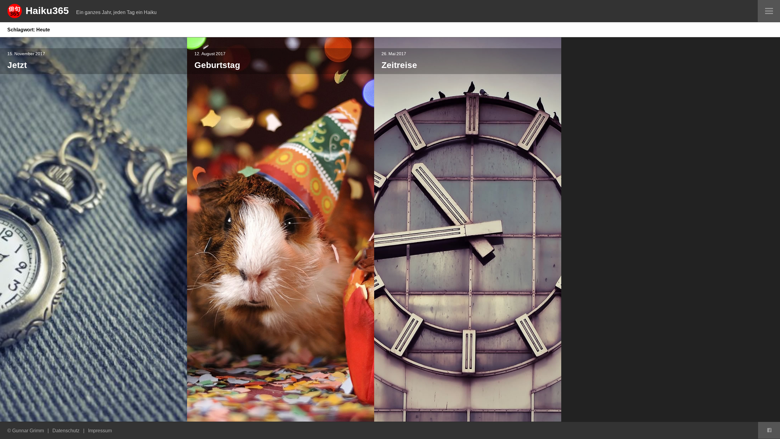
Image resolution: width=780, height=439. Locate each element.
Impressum (100, 430)
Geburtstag (217, 64)
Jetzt (17, 64)
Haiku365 (47, 10)
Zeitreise (399, 64)
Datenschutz (66, 430)
